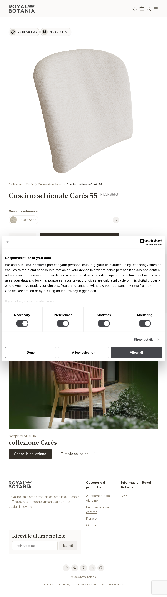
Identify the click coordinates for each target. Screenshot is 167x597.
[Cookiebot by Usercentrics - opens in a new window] (143, 242)
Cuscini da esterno (50, 184)
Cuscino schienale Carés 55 (84, 184)
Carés (30, 184)
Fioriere (91, 518)
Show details (144, 339)
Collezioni (15, 184)
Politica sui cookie (85, 584)
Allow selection (83, 352)
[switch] (63, 323)
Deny (31, 352)
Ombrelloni (94, 525)
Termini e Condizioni (113, 584)
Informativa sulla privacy (56, 584)
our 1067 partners (32, 264)
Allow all (136, 352)
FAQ (124, 496)
